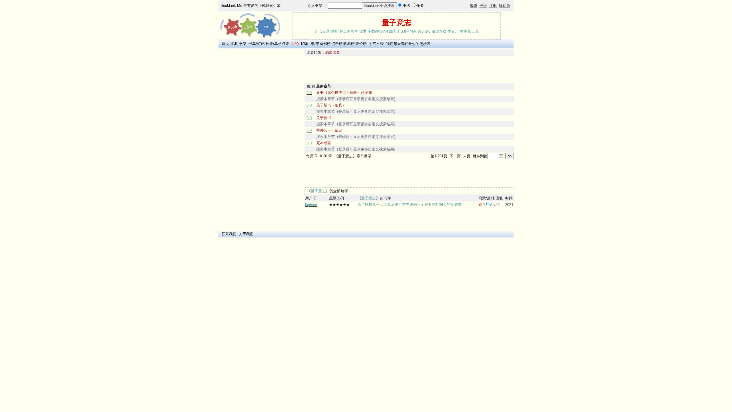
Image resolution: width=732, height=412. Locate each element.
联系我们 (229, 234)
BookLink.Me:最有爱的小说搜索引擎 (250, 5)
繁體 (473, 5)
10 (320, 156)
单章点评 (281, 43)
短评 (260, 43)
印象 (305, 43)
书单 (252, 43)
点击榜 (337, 43)
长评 (269, 43)
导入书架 (314, 5)
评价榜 (361, 43)
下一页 (455, 156)
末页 (466, 156)
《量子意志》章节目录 (352, 156)
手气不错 (376, 43)
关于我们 (246, 234)
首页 (225, 43)
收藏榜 (349, 43)
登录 (483, 5)
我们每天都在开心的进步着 (408, 43)
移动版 (504, 5)
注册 (493, 5)
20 (325, 156)
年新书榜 (323, 43)
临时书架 (238, 43)
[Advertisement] (260, 135)
